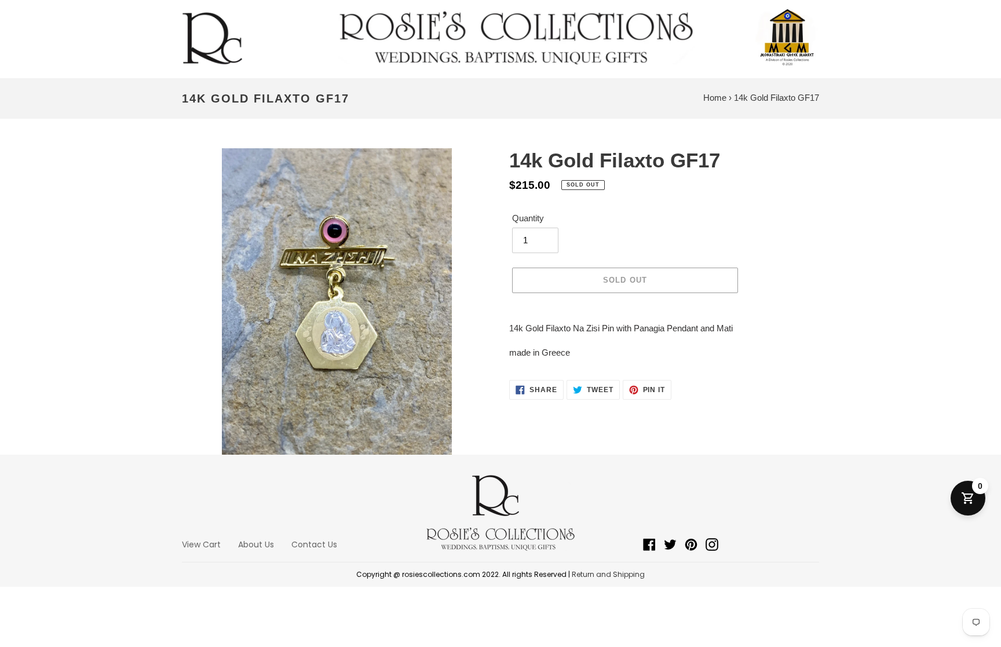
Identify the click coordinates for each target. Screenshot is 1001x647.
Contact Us (314, 544)
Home (714, 98)
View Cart (201, 544)
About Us (256, 544)
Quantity (528, 218)
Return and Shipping (608, 574)
